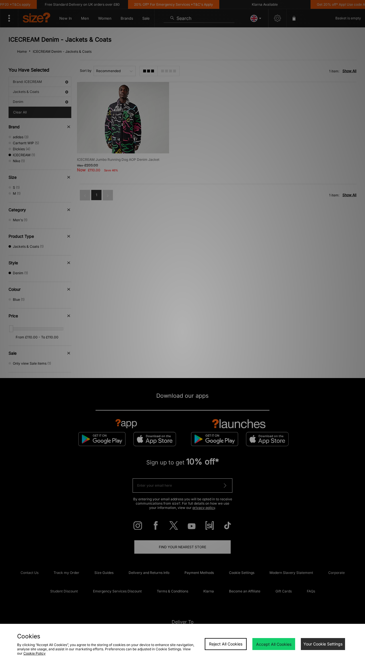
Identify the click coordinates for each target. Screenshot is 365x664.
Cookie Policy (34, 653)
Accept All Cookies (273, 644)
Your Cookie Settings (322, 643)
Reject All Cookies (225, 643)
